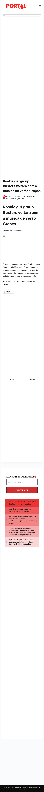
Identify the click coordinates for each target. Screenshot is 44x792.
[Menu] (40, 6)
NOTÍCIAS (14, 199)
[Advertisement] (23, 569)
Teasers (21, 199)
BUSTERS (8, 292)
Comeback (6, 199)
